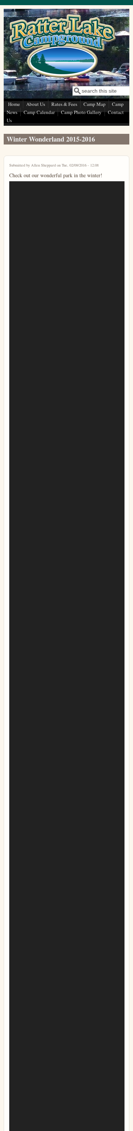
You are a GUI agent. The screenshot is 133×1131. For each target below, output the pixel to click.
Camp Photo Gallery (81, 112)
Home (14, 104)
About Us (35, 104)
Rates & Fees (64, 104)
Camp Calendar (39, 112)
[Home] (62, 77)
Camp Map (94, 104)
